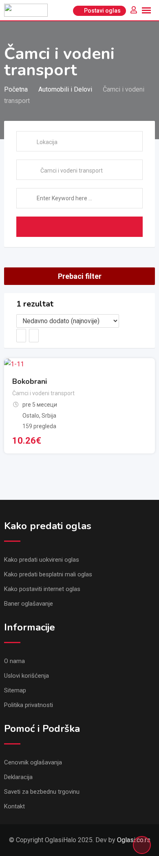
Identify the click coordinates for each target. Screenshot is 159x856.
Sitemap (15, 690)
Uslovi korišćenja (26, 675)
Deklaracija (18, 777)
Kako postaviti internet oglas (42, 589)
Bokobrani (29, 381)
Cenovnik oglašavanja (33, 762)
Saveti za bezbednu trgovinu (42, 791)
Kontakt (14, 806)
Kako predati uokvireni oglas (41, 559)
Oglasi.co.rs (133, 840)
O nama (14, 661)
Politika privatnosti (28, 705)
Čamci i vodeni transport (43, 393)
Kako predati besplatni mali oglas (48, 574)
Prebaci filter (80, 276)
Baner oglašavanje (28, 603)
